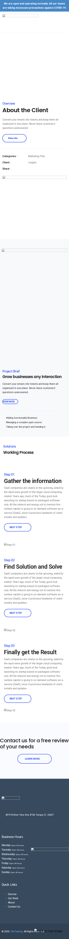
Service (12, 894)
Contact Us (14, 906)
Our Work (13, 898)
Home (25, 72)
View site (12, 138)
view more (9, 401)
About (11, 902)
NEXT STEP (16, 527)
